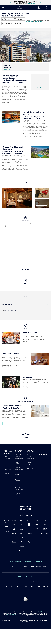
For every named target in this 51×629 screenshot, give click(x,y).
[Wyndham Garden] (21, 533)
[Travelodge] (13, 542)
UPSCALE (37, 520)
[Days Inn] (13, 525)
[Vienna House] (29, 538)
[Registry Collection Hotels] (44, 525)
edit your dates (29, 21)
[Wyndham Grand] (44, 533)
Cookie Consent (19, 489)
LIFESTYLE (29, 520)
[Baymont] (21, 542)
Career (28, 464)
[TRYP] (29, 525)
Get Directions (25, 269)
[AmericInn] (21, 538)
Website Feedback (42, 454)
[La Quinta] (21, 525)
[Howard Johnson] (13, 538)
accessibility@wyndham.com (11, 614)
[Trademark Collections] (37, 529)
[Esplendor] (29, 529)
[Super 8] (13, 529)
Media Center (30, 458)
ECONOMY (14, 520)
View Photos (41, 203)
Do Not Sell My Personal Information (19, 493)
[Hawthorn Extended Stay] (6, 527)
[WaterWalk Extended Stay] (6, 531)
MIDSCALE (21, 520)
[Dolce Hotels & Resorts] (44, 529)
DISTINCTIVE (45, 520)
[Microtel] (13, 533)
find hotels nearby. (38, 21)
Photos (20, 29)
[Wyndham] (37, 525)
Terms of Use (18, 485)
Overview (13, 29)
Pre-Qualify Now (31, 3)
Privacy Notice (19, 483)
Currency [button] (46, 17)
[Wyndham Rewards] (25, 508)
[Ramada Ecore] (21, 551)
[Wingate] (21, 529)
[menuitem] (3, 7)
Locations (5, 456)
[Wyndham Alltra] (29, 542)
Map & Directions (29, 29)
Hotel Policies (39, 87)
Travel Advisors (19, 469)
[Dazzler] (29, 533)
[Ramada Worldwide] (21, 546)
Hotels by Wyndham (25, 515)
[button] (10, 2)
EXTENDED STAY (6, 521)
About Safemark (19, 487)
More (38, 29)
